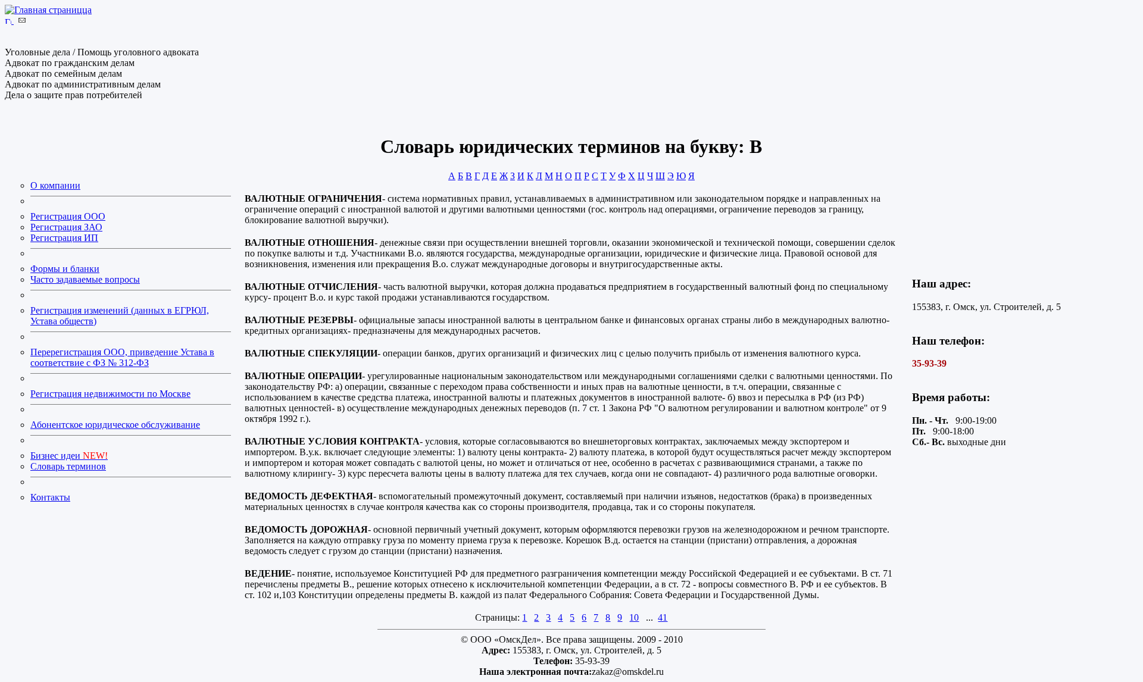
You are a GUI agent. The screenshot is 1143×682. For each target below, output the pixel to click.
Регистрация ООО (67, 216)
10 (634, 617)
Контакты (50, 497)
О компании (55, 185)
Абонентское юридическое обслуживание (115, 425)
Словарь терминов (68, 466)
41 (662, 617)
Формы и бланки (64, 269)
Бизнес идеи (69, 456)
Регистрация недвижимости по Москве (110, 394)
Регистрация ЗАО (66, 227)
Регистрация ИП (64, 238)
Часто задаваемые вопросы (85, 279)
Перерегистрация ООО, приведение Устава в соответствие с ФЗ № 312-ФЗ (122, 357)
